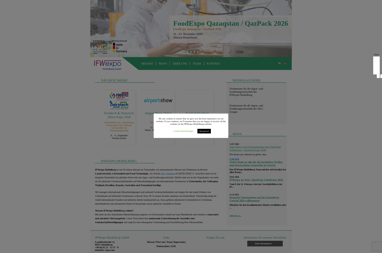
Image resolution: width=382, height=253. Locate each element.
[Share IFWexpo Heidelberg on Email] (376, 71)
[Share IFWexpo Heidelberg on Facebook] (376, 59)
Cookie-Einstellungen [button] (184, 131)
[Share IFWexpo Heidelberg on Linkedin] (376, 65)
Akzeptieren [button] (204, 131)
